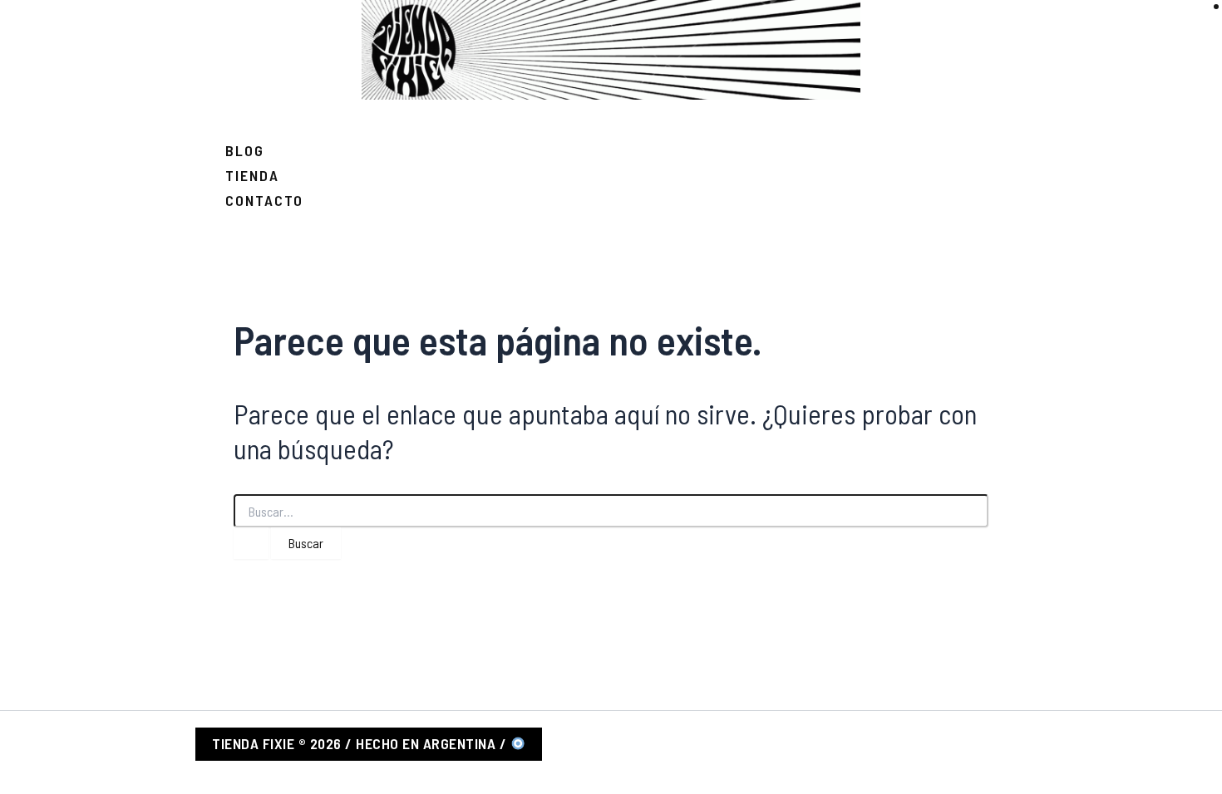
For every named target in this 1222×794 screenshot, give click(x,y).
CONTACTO (264, 200)
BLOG (244, 150)
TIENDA (252, 175)
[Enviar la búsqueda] (251, 543)
